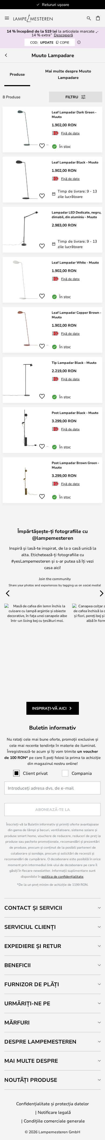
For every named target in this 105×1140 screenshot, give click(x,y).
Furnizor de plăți (31, 984)
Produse (17, 74)
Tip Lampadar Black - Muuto (74, 362)
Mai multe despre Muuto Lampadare (68, 74)
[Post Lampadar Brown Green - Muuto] (52, 480)
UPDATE (49, 42)
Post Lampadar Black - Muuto (75, 412)
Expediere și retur (32, 946)
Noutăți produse (30, 1079)
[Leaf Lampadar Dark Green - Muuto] (52, 129)
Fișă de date (70, 133)
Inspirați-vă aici (49, 708)
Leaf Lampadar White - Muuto (75, 262)
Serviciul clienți (30, 926)
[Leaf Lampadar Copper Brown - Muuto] (52, 330)
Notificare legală (54, 1112)
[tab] (52, 907)
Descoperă (63, 34)
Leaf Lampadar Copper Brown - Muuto (76, 314)
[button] (42, 146)
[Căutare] (89, 18)
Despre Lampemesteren (40, 1041)
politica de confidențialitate (62, 876)
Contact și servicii (33, 907)
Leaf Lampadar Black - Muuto (75, 162)
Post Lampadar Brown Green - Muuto (75, 465)
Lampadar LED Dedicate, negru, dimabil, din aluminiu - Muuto (76, 214)
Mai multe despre (31, 1060)
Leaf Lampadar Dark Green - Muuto (74, 114)
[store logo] (36, 18)
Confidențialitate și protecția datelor (52, 1103)
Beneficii (17, 965)
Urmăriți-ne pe (27, 1003)
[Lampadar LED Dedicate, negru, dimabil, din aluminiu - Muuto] (52, 230)
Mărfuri (17, 1022)
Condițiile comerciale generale (54, 1121)
